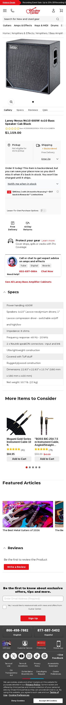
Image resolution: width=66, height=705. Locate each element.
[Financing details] (57, 191)
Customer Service (25, 648)
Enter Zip (45, 159)
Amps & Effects (23, 25)
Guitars (7, 25)
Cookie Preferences (19, 695)
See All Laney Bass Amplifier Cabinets (28, 281)
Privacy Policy (33, 684)
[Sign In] (53, 10)
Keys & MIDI (41, 25)
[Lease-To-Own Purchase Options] (43, 211)
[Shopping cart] (61, 10)
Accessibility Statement (53, 664)
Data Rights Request (41, 672)
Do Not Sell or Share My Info (27, 672)
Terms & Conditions (22, 664)
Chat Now (47, 271)
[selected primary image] (33, 66)
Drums (54, 25)
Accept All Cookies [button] (48, 701)
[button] (33, 292)
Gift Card (6, 648)
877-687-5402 (48, 630)
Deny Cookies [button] (18, 701)
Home (6, 33)
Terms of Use (8, 664)
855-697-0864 (28, 271)
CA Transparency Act (11, 672)
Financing (41, 648)
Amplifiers (41, 33)
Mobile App (58, 648)
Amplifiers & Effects (23, 33)
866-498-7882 (17, 630)
